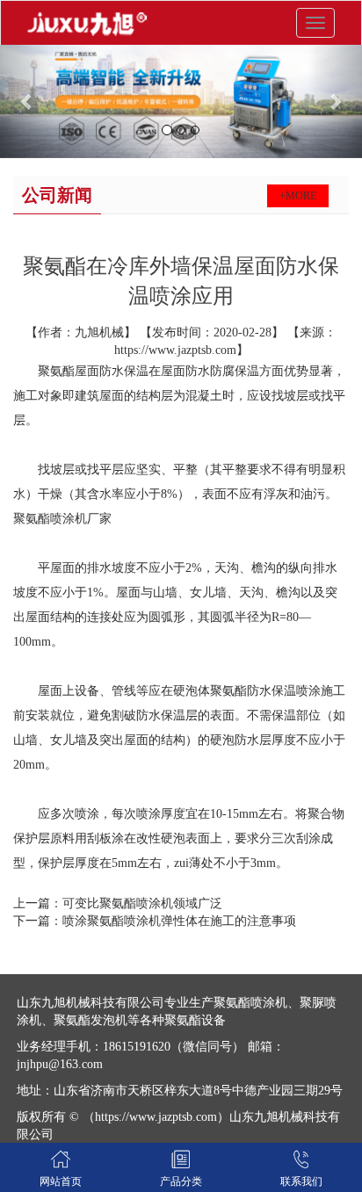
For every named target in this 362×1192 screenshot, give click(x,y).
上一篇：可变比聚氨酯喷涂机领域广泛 (117, 903)
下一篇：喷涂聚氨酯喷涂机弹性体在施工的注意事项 (154, 921)
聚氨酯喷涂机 (50, 518)
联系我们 (301, 1181)
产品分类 (181, 1181)
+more (297, 196)
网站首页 (61, 1181)
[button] (27, 101)
